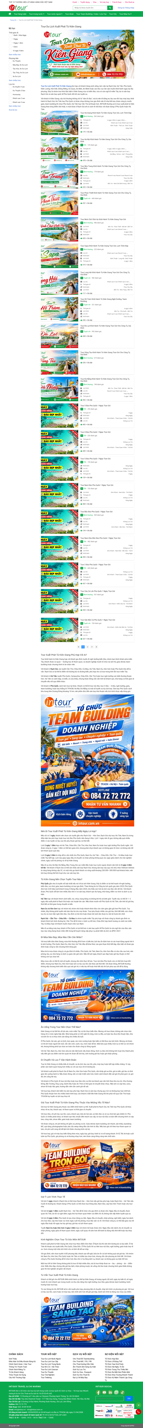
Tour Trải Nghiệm (48, 1375)
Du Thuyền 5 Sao (19, 91)
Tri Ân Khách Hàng (16, 1372)
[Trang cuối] (96, 646)
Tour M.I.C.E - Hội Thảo (50, 1367)
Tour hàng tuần (20, 14)
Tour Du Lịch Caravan (49, 1369)
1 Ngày (15, 39)
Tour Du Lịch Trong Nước (51, 1364)
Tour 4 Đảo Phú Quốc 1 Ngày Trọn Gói (95, 432)
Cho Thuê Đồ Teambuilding (83, 1359)
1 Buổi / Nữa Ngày (19, 35)
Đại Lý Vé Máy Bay (80, 1377)
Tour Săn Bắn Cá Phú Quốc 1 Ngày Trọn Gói (97, 620)
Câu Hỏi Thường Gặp (17, 1377)
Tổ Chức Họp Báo (112, 1359)
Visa (94, 2)
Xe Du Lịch (17, 76)
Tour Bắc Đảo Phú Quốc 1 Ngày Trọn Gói (96, 512)
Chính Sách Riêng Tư (17, 1369)
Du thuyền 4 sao (19, 87)
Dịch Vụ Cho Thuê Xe (81, 1375)
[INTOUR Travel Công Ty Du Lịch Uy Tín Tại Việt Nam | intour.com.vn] (9, 14)
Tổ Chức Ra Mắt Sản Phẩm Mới (117, 1372)
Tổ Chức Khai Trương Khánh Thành (119, 1375)
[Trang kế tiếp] (92, 646)
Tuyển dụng (85, 2)
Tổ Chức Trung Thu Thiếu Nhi (116, 1369)
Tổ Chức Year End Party (114, 1364)
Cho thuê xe (129, 2)
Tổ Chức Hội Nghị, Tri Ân (114, 1367)
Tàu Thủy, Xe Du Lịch (20, 73)
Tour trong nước (36, 14)
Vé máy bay (104, 2)
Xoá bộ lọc (13, 110)
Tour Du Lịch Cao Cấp (49, 1361)
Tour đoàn (69, 14)
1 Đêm (15, 47)
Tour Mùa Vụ (124, 14)
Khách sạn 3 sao (19, 102)
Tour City (113, 14)
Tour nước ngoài (54, 14)
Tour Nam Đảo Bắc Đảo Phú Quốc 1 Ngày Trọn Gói (100, 538)
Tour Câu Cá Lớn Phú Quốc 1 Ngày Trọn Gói (97, 591)
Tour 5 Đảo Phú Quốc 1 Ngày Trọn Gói (95, 459)
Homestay (16, 95)
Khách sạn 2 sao (19, 98)
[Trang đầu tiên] (78, 646)
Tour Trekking (46, 1377)
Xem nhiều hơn (15, 55)
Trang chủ (13, 20)
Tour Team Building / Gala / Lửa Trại (91, 14)
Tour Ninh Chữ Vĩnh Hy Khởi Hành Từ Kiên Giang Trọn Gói (103, 219)
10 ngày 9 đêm (18, 51)
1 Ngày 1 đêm (18, 43)
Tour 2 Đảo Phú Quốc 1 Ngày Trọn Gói (95, 565)
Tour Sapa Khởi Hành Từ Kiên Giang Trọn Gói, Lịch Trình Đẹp (104, 246)
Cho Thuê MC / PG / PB (82, 1361)
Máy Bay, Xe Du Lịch (20, 65)
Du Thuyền (17, 61)
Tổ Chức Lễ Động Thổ (113, 1361)
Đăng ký (121, 8)
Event (75, 2)
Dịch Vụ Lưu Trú (79, 1369)
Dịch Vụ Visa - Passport (82, 1372)
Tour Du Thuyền (47, 1372)
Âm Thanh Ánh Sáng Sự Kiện (84, 1367)
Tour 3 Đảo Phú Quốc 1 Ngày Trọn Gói (95, 406)
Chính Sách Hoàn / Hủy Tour (20, 1364)
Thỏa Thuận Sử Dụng (17, 1375)
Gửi (129, 1398)
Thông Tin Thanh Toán (18, 1367)
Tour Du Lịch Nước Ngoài (51, 1359)
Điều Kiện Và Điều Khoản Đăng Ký (22, 1361)
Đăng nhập (129, 8)
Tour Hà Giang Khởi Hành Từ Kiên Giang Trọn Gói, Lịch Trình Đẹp (105, 113)
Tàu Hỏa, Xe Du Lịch (20, 69)
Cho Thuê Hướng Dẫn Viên (83, 1364)
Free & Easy (117, 2)
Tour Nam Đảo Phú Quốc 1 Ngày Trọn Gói (96, 485)
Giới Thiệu (13, 1359)
